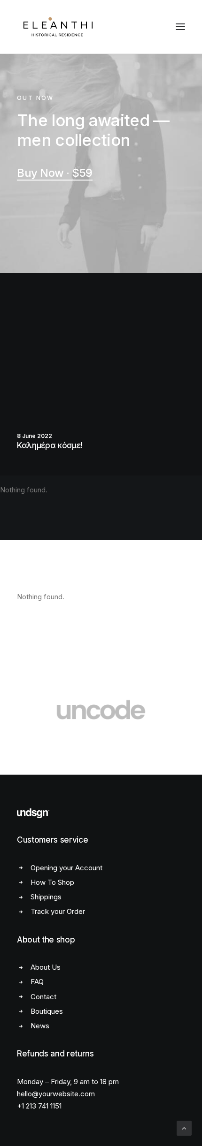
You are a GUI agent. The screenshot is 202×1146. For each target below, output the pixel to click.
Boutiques (47, 1011)
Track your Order (58, 911)
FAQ (37, 981)
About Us (46, 967)
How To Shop (52, 882)
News (40, 1025)
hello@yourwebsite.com (56, 1093)
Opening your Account (66, 867)
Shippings (46, 896)
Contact (43, 996)
